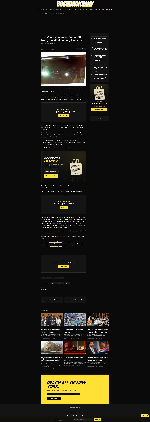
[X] (73, 415)
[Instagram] (67, 415)
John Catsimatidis (56, 135)
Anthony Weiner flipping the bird (66, 236)
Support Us (63, 207)
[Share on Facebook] (77, 49)
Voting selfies (54, 236)
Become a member (50, 175)
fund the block (145, 415)
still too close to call (75, 217)
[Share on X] (80, 49)
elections (54, 277)
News (38, 9)
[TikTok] (70, 415)
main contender (74, 185)
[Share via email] (83, 49)
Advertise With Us (64, 266)
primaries (61, 277)
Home (42, 13)
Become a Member (64, 115)
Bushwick (91, 9)
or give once (99, 111)
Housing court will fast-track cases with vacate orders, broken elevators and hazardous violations (51, 331)
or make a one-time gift (48, 178)
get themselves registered (56, 246)
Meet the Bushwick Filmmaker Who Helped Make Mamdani (77, 412)
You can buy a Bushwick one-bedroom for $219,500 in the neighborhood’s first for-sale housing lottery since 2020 (51, 360)
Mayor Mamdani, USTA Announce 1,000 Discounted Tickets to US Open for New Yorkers (74, 331)
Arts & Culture (44, 9)
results (43, 97)
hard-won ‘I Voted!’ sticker (55, 242)
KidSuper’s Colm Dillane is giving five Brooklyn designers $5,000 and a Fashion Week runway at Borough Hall (97, 331)
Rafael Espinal (68, 140)
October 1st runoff (49, 233)
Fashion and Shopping (100, 9)
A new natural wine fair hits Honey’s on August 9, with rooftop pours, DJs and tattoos (74, 359)
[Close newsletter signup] (148, 419)
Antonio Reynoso (59, 140)
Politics (85, 9)
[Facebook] (79, 415)
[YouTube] (82, 415)
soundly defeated (74, 125)
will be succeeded (65, 147)
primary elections (56, 97)
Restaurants (59, 9)
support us (109, 9)
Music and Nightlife (68, 9)
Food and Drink (78, 9)
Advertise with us (54, 398)
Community (52, 9)
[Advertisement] (75, 24)
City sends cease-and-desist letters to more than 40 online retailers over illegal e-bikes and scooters (98, 359)
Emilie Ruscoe (45, 289)
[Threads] (76, 415)
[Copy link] (85, 49)
